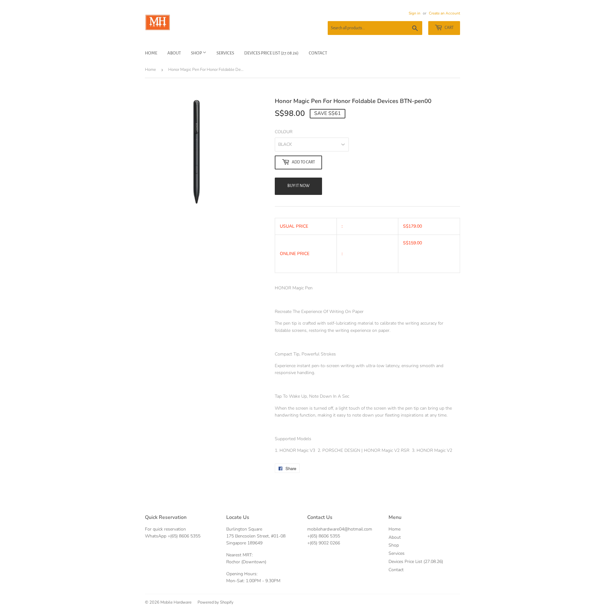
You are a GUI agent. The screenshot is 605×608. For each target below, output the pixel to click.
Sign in (414, 13)
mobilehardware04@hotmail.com (339, 529)
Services (225, 53)
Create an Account (444, 13)
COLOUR (283, 132)
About (174, 53)
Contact (318, 53)
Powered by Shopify (215, 602)
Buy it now (298, 186)
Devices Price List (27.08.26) (271, 53)
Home (151, 53)
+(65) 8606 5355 (184, 536)
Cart (449, 28)
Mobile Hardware (176, 602)
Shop (197, 53)
